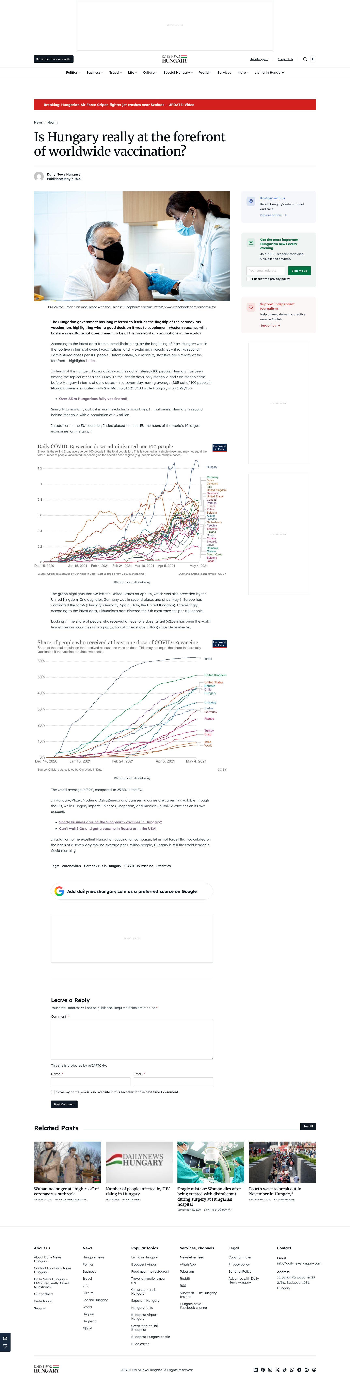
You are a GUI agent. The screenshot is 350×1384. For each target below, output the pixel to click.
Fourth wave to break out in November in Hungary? (275, 1191)
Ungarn (88, 1314)
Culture (149, 72)
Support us (268, 325)
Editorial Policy (239, 1271)
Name (57, 1074)
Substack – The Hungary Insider (198, 1295)
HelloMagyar (259, 59)
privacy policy (280, 279)
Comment (60, 1016)
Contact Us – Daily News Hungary (52, 1270)
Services (224, 72)
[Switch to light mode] (313, 59)
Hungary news (93, 1257)
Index (91, 360)
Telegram (187, 1271)
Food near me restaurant (150, 1271)
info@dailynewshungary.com (299, 1263)
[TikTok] (285, 1370)
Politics (72, 72)
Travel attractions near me (148, 1280)
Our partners (43, 1294)
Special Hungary (176, 72)
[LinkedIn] (256, 1370)
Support (40, 1308)
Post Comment (64, 1104)
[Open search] (305, 59)
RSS (183, 1286)
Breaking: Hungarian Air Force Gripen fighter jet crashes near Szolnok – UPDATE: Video (119, 105)
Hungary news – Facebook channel (194, 1306)
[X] (277, 1370)
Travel (114, 72)
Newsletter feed (192, 1257)
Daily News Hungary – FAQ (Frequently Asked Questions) (51, 1283)
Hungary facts (142, 1308)
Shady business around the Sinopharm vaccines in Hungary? (110, 822)
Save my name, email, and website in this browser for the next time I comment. (117, 1092)
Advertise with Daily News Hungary (243, 1280)
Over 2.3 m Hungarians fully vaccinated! (93, 398)
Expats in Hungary (145, 1300)
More (242, 72)
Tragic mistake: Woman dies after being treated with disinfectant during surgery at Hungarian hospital (209, 1196)
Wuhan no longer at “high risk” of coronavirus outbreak (66, 1191)
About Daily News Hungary (47, 1259)
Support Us (285, 59)
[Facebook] (263, 1370)
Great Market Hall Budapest (145, 1328)
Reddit (185, 1278)
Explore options (271, 215)
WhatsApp (188, 1264)
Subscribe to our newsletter (53, 59)
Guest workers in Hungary (144, 1291)
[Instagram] (270, 1370)
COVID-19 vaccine (138, 866)
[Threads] (314, 1370)
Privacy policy (239, 1264)
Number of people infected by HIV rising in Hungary (138, 1191)
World (204, 72)
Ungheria (90, 1321)
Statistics (163, 866)
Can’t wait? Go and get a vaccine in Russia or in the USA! (107, 828)
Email (139, 1074)
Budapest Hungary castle (150, 1337)
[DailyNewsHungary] (175, 59)
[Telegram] (299, 1370)
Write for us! (43, 1301)
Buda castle (140, 1344)
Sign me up (299, 271)
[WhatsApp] (292, 1370)
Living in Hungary (269, 72)
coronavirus (71, 866)
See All (308, 1126)
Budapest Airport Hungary (144, 1317)
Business (93, 72)
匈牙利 (87, 1328)
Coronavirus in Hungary (102, 866)
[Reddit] (307, 1370)
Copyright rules (240, 1257)
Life (131, 72)
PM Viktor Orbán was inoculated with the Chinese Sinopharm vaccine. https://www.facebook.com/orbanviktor (132, 307)
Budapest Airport (144, 1264)
